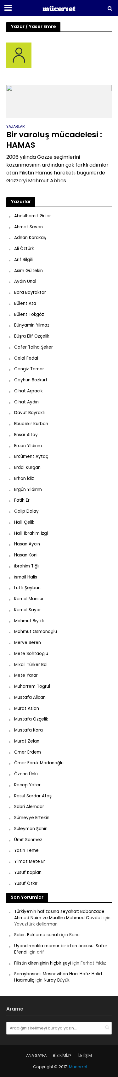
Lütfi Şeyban (27, 588)
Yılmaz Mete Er (29, 861)
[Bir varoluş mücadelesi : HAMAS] (59, 101)
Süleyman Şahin (31, 829)
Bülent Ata (25, 303)
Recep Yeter (27, 785)
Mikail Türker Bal (31, 665)
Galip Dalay (26, 511)
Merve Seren (27, 643)
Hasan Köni (25, 555)
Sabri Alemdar (29, 807)
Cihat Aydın (26, 402)
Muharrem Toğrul (32, 686)
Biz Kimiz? (62, 1055)
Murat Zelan (26, 741)
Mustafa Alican (30, 697)
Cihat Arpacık (28, 391)
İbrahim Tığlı (26, 566)
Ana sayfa (36, 1055)
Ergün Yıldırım (28, 490)
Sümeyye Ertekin (31, 818)
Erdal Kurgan (27, 467)
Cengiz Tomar (29, 369)
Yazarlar (15, 127)
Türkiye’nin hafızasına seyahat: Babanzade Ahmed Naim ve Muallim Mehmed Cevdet (59, 915)
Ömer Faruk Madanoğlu (39, 763)
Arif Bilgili (23, 260)
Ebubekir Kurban (31, 424)
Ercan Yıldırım (28, 446)
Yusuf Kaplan (28, 872)
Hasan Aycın (27, 544)
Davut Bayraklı (29, 413)
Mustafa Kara (28, 730)
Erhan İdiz (24, 479)
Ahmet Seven (28, 227)
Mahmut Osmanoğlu (35, 632)
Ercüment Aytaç (31, 456)
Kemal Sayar (27, 610)
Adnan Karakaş (30, 238)
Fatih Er (22, 500)
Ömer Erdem (27, 752)
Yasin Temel (27, 850)
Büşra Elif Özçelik (31, 336)
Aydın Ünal (25, 281)
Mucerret (78, 1066)
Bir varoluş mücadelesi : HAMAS (54, 140)
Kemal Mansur (29, 599)
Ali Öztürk (24, 249)
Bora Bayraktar (30, 292)
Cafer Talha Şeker (33, 347)
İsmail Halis (25, 577)
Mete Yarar (26, 675)
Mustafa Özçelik (31, 719)
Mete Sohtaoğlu (31, 654)
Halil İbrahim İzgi (31, 533)
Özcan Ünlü (26, 774)
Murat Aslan (26, 708)
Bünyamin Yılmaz (31, 325)
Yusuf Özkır (25, 883)
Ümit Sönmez (28, 840)
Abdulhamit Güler (32, 216)
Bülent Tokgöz (29, 314)
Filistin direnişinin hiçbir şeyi (42, 963)
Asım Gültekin (28, 271)
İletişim (85, 1055)
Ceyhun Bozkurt (31, 380)
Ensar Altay (26, 435)
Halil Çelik (24, 522)
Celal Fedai (26, 358)
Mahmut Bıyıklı (29, 621)
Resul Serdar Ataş (33, 796)
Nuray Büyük (57, 980)
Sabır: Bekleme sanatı (37, 935)
